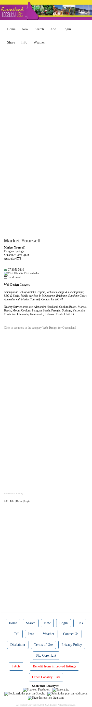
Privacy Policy (72, 645)
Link (80, 623)
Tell (16, 634)
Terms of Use (43, 645)
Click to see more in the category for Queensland (40, 327)
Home (11, 29)
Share (11, 42)
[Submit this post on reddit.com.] (67, 693)
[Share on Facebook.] (36, 689)
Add (53, 29)
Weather (39, 42)
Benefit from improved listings (54, 666)
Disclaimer (17, 645)
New (25, 29)
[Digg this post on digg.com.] (46, 697)
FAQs (16, 666)
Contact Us (70, 634)
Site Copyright (46, 655)
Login (67, 29)
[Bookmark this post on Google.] (24, 693)
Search (39, 29)
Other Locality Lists (46, 677)
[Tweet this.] (60, 689)
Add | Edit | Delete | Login (17, 501)
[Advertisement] (46, 93)
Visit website (31, 273)
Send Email (14, 277)
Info (24, 42)
